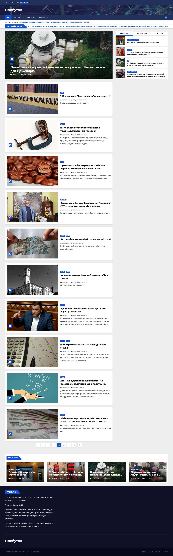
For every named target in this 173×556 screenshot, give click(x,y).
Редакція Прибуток (80, 100)
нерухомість (40, 22)
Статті (136, 39)
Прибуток (13, 10)
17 (54, 445)
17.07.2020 (66, 387)
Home (144, 552)
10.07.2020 (66, 425)
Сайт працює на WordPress (13, 552)
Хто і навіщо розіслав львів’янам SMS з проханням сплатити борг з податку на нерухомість (82, 383)
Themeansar (36, 552)
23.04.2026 (136, 478)
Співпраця (30, 18)
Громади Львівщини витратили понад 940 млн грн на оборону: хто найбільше (56, 69)
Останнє (125, 33)
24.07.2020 (66, 351)
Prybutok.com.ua (21, 497)
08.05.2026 (55, 478)
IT (128, 60)
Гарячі (160, 33)
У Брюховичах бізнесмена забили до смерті (85, 96)
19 (64, 445)
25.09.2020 (66, 210)
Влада (62, 271)
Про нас (17, 18)
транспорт (65, 22)
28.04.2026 (96, 478)
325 (74, 445)
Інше (62, 92)
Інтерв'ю (63, 199)
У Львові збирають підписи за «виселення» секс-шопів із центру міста (145, 53)
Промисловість (132, 71)
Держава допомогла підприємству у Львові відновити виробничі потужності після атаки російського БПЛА (146, 76)
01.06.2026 (14, 478)
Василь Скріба (78, 210)
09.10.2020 (66, 172)
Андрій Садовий (55, 22)
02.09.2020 (66, 315)
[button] (162, 17)
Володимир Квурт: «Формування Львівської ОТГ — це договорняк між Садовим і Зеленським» (85, 206)
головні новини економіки (27, 22)
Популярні (143, 33)
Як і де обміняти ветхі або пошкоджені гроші (85, 239)
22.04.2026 (19, 74)
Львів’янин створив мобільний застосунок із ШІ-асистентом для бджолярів (145, 64)
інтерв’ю (86, 22)
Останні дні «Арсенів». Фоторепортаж (143, 42)
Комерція (130, 39)
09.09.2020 (66, 282)
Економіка (18, 63)
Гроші (62, 235)
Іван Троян (31, 74)
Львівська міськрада (76, 22)
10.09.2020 (66, 243)
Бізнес (130, 49)
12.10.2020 (66, 134)
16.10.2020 (66, 100)
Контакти (43, 18)
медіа (47, 22)
